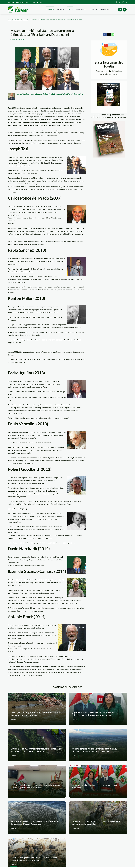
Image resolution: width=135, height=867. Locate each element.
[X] (109, 35)
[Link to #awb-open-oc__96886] (120, 9)
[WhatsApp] (113, 35)
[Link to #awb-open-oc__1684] (125, 9)
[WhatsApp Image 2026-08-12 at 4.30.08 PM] (109, 122)
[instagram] (123, 2)
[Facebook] (105, 35)
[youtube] (126, 2)
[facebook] (116, 2)
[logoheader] (18, 7)
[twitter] (119, 2)
